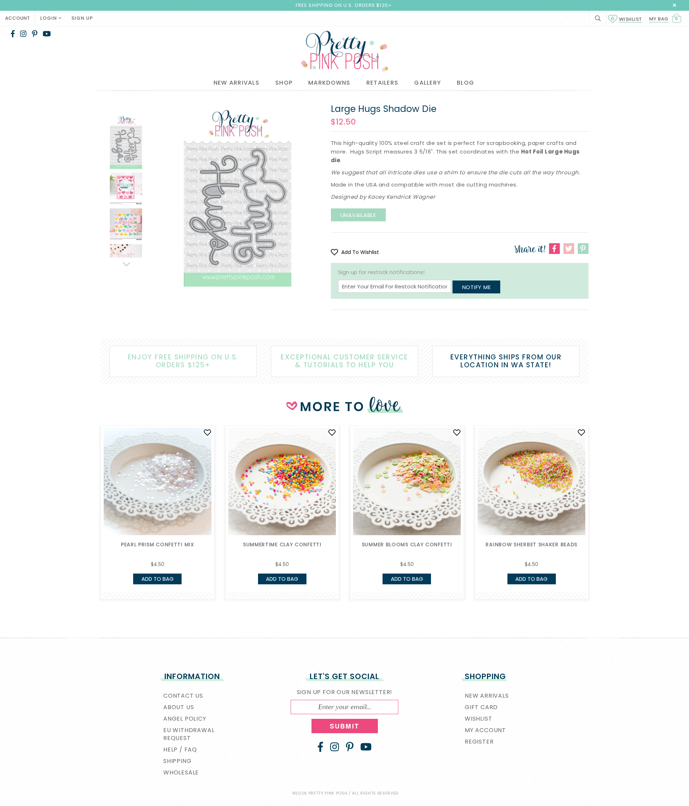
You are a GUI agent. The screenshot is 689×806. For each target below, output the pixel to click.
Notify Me (476, 287)
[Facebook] (13, 34)
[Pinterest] (34, 34)
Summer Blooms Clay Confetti (407, 544)
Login (49, 18)
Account (17, 18)
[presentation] (89, 488)
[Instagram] (23, 34)
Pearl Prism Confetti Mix (157, 544)
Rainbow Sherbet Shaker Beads (531, 544)
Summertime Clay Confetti (282, 544)
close (674, 5)
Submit (344, 726)
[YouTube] (47, 34)
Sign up (82, 18)
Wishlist (626, 19)
